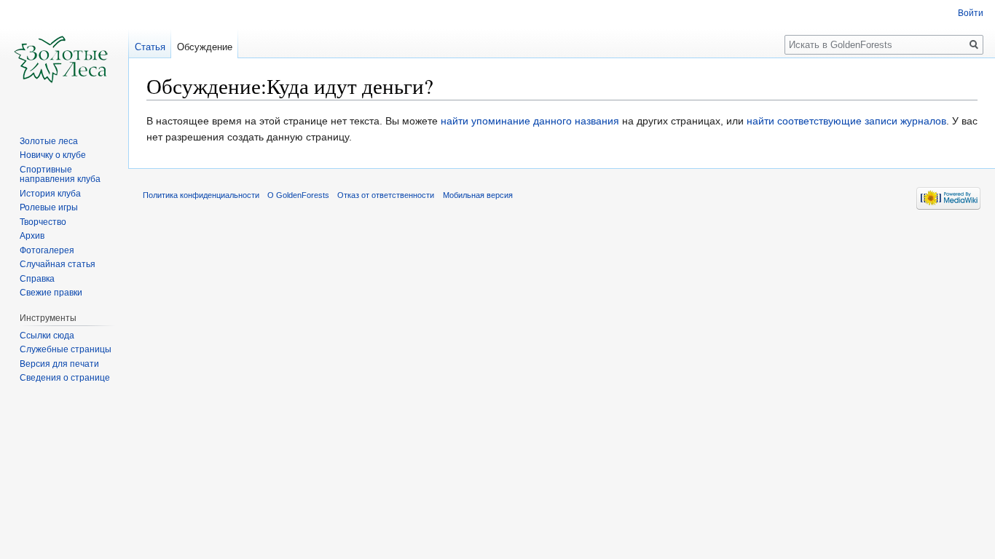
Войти (970, 13)
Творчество (43, 222)
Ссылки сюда (47, 335)
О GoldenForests (298, 195)
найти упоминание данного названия (530, 121)
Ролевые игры (49, 207)
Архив (32, 236)
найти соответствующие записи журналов (846, 121)
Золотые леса (49, 141)
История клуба (50, 194)
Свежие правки (51, 293)
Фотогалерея (47, 250)
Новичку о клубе (53, 155)
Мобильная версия (478, 195)
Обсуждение (204, 46)
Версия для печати (59, 364)
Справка (37, 279)
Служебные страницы (65, 349)
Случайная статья (57, 264)
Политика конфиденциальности (201, 195)
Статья (150, 46)
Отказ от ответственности (385, 195)
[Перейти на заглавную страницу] (64, 58)
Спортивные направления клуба (60, 174)
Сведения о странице (65, 378)
